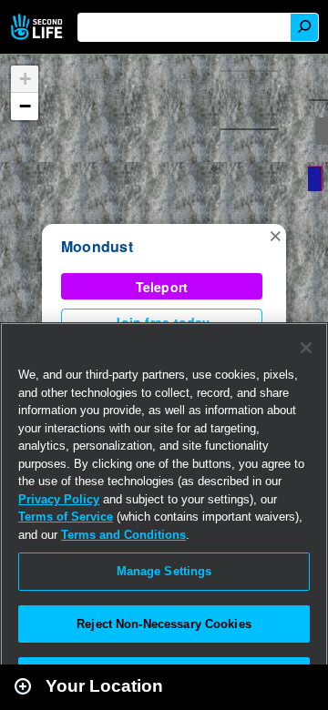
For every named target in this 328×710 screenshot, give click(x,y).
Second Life (38, 27)
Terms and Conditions (123, 535)
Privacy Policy (58, 499)
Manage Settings (164, 571)
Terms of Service (65, 516)
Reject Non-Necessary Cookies (164, 624)
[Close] (306, 348)
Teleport (162, 287)
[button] (275, 235)
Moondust (97, 246)
